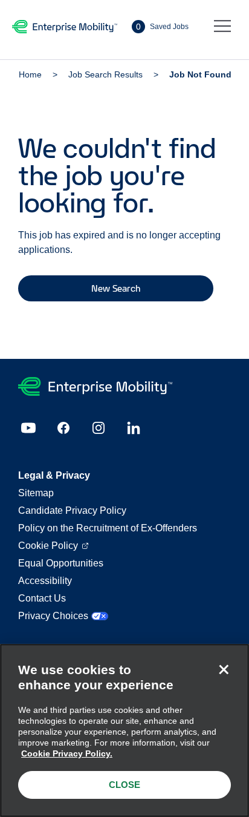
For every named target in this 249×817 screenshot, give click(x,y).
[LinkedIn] (133, 428)
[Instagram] (98, 428)
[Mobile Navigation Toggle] (222, 26)
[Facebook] (63, 428)
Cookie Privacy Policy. (66, 753)
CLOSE (124, 784)
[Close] (223, 669)
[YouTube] (28, 428)
